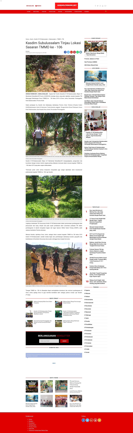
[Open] (106, 11)
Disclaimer (32, 423)
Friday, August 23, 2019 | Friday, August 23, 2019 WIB (36, 52)
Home (27, 39)
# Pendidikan (88, 324)
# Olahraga (87, 315)
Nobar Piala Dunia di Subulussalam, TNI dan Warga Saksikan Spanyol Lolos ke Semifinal (95, 149)
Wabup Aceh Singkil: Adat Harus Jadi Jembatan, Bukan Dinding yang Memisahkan (98, 281)
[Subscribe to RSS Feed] (99, 420)
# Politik (86, 349)
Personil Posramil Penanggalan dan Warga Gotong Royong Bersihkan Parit (43, 322)
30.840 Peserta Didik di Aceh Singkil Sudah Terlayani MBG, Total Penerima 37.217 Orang (98, 260)
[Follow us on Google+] (91, 420)
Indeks (39, 6)
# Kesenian (87, 309)
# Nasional (87, 312)
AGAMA (87, 11)
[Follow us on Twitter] (87, 420)
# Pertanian (87, 343)
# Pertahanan (88, 340)
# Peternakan (88, 346)
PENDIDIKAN (78, 11)
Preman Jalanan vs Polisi (91, 59)
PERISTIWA (52, 11)
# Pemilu (87, 321)
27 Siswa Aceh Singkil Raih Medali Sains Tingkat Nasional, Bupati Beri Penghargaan (97, 221)
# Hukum (87, 296)
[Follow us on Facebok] (83, 420)
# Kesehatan (88, 306)
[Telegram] (80, 52)
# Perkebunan (88, 337)
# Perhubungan (88, 327)
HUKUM (44, 11)
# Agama (87, 290)
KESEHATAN (68, 11)
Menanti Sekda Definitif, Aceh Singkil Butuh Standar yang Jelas (31, 405)
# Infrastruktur (88, 299)
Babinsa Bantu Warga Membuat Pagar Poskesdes (71, 321)
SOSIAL (60, 11)
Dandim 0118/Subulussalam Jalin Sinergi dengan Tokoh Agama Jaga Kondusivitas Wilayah (94, 135)
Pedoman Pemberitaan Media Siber (38, 430)
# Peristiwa (87, 333)
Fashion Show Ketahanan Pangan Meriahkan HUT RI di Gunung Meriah (98, 267)
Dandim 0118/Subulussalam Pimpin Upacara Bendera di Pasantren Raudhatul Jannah (43, 312)
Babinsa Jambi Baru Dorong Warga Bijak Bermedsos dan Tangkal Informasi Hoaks (98, 244)
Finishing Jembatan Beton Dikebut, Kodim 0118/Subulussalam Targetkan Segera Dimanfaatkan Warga (95, 155)
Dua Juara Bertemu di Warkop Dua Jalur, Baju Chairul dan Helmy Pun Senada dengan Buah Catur (75, 406)
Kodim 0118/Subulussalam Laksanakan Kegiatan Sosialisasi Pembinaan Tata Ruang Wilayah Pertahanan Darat (71, 313)
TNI (63, 39)
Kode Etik (31, 428)
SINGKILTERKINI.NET (31, 94)
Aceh (31, 39)
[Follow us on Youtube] (95, 420)
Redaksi (31, 421)
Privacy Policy (32, 427)
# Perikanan (87, 330)
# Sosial (86, 352)
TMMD (59, 39)
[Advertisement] (66, 26)
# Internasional (88, 302)
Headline (31, 6)
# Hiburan (87, 293)
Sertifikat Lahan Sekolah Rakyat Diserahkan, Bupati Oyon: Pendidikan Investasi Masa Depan (95, 102)
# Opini (86, 318)
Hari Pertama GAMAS (90, 62)
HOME (28, 11)
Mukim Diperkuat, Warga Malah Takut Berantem (95, 54)
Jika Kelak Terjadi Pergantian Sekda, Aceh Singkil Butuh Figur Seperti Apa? (98, 274)
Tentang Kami (32, 425)
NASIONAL (36, 11)
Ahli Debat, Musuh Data (91, 65)
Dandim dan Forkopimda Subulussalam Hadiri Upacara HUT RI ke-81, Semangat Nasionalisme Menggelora (95, 143)
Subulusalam (52, 39)
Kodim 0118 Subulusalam (41, 39)
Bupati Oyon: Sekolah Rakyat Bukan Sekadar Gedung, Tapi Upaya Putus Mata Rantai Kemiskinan (94, 96)
